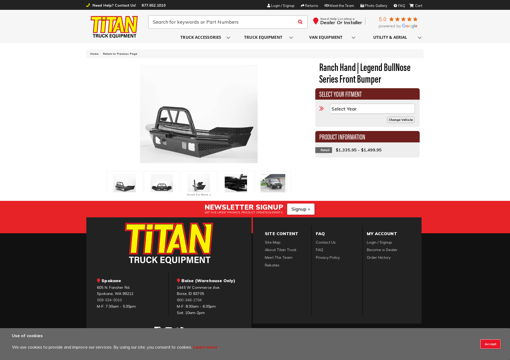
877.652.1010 (153, 5)
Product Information (342, 136)
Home (94, 54)
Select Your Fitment (340, 93)
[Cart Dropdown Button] (416, 6)
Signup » (300, 209)
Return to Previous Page (120, 54)
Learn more (205, 347)
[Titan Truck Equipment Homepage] (114, 26)
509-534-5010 (109, 300)
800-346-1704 (189, 300)
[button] (201, 37)
